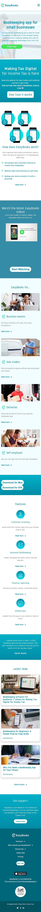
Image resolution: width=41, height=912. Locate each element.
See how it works (20, 94)
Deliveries (12, 407)
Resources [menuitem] (19, 849)
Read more (19, 185)
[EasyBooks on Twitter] (18, 908)
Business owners (16, 316)
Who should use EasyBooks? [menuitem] (19, 845)
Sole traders (13, 362)
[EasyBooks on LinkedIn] (23, 908)
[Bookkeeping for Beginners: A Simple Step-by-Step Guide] (20, 718)
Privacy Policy (22, 904)
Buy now (20, 863)
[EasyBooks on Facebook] (20, 908)
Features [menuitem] (19, 841)
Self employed (14, 453)
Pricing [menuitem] (20, 857)
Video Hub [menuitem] (20, 853)
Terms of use (30, 904)
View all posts (19, 785)
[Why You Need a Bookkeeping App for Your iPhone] (20, 755)
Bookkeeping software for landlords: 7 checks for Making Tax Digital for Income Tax (20, 699)
